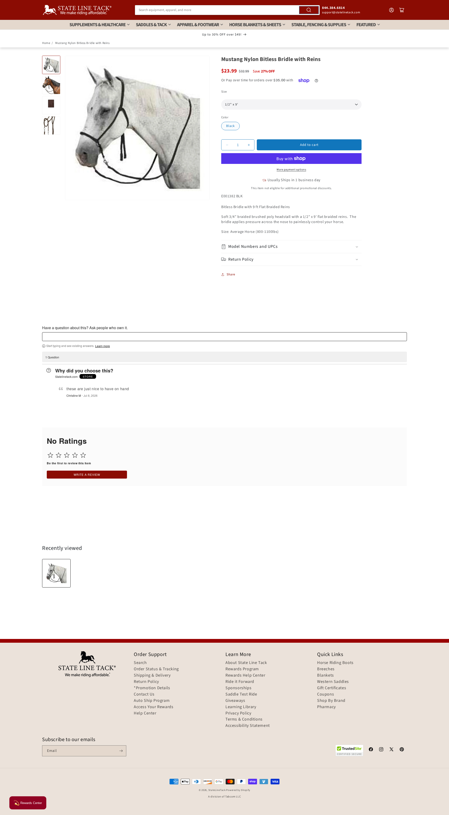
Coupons (325, 694)
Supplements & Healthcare (97, 25)
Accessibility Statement (247, 725)
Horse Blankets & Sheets (255, 25)
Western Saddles (333, 682)
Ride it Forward (239, 682)
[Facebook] (371, 750)
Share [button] (231, 274)
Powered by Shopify (238, 790)
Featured (366, 25)
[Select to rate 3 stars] (66, 455)
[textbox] (224, 336)
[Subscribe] (121, 750)
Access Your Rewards (153, 707)
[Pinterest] (402, 750)
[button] (291, 246)
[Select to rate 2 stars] (58, 455)
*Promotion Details (152, 688)
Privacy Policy (238, 713)
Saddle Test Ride (241, 694)
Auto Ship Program (152, 700)
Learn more (102, 346)
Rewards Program (242, 669)
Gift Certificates (331, 688)
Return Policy (146, 682)
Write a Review (87, 474)
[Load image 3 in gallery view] (51, 105)
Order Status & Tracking (156, 669)
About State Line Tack (246, 663)
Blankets (325, 675)
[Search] (309, 10)
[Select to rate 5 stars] (83, 455)
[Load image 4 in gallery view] (51, 125)
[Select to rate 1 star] (50, 455)
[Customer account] (391, 10)
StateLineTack (217, 790)
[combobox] (227, 10)
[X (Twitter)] (391, 750)
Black (230, 126)
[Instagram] (381, 750)
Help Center (145, 713)
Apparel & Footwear (198, 25)
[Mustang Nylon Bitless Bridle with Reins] (56, 573)
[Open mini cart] (402, 10)
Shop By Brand (331, 700)
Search (140, 663)
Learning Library (240, 707)
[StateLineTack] (77, 10)
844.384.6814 (333, 7)
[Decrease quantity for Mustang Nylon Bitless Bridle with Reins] (227, 145)
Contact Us (144, 694)
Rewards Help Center (245, 675)
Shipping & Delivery (152, 675)
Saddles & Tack (151, 25)
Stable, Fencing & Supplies (318, 25)
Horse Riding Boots (335, 663)
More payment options (291, 170)
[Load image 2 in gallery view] (51, 85)
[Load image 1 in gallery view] (51, 65)
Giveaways (235, 700)
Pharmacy (326, 707)
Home (46, 43)
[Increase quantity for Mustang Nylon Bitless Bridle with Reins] (248, 145)
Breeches (326, 669)
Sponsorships (238, 688)
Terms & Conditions (244, 719)
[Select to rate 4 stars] (75, 455)
